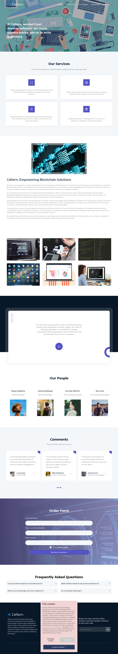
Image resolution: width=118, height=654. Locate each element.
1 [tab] (58, 487)
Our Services (71, 4)
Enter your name (31, 518)
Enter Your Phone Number (35, 528)
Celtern (17, 4)
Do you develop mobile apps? (71, 591)
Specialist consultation (59, 552)
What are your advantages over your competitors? (26, 591)
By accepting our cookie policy (52, 627)
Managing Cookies (50, 640)
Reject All (67, 640)
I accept (60, 547)
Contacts (106, 4)
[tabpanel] (23, 465)
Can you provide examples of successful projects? (25, 583)
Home (60, 4)
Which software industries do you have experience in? (80, 583)
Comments (95, 4)
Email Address (30, 538)
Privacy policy (63, 547)
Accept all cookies (58, 647)
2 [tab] (60, 487)
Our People (83, 4)
